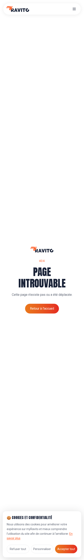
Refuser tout (18, 549)
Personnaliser (42, 549)
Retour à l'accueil (42, 308)
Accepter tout (66, 549)
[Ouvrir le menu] (74, 9)
